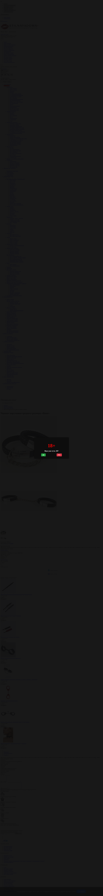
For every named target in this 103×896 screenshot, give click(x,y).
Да (43, 455)
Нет (59, 455)
